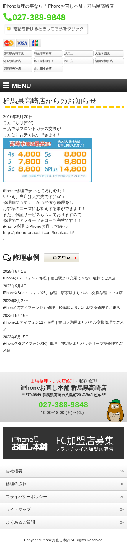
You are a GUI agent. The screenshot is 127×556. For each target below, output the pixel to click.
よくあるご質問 (20, 522)
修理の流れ (16, 484)
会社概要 (14, 471)
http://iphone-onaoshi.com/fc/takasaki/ (38, 232)
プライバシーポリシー (26, 497)
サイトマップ (18, 509)
